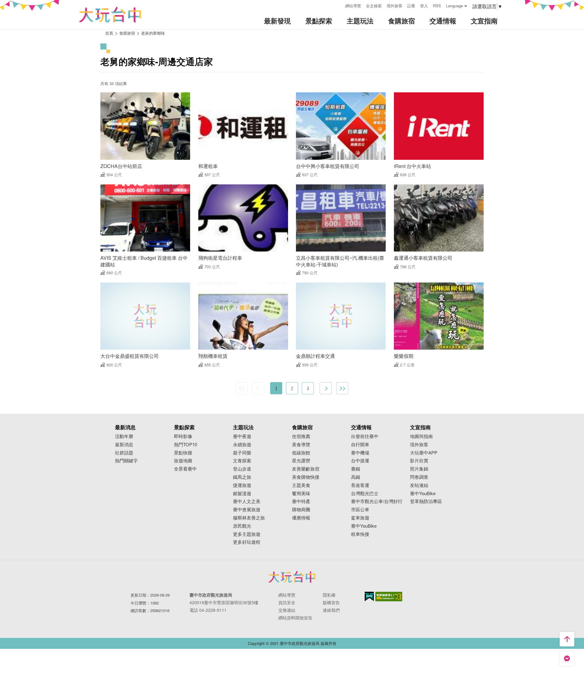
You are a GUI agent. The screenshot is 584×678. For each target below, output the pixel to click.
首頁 (109, 33)
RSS (437, 6)
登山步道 (242, 468)
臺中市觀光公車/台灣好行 (376, 501)
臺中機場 (360, 452)
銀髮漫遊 (242, 493)
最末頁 (342, 388)
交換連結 (286, 610)
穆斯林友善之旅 (249, 517)
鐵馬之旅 (242, 477)
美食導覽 (301, 444)
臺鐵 (355, 468)
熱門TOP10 (185, 444)
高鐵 (355, 477)
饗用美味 (301, 493)
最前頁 (242, 388)
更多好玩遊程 (246, 542)
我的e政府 (369, 596)
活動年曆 (124, 436)
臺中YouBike (364, 526)
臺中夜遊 (242, 436)
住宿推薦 (301, 436)
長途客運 (360, 485)
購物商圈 (301, 509)
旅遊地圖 (183, 460)
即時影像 (183, 436)
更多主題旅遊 (246, 534)
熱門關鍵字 (126, 460)
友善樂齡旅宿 (305, 468)
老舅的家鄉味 (153, 33)
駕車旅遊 (360, 517)
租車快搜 (360, 534)
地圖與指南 (421, 436)
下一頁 (326, 388)
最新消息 (124, 444)
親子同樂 (242, 452)
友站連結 (419, 485)
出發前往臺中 (364, 436)
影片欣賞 (419, 460)
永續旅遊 (242, 444)
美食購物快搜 (305, 477)
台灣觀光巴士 (364, 493)
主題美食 (301, 485)
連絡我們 (331, 610)
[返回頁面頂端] (567, 639)
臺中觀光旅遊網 (110, 15)
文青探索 (242, 460)
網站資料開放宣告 (295, 618)
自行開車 (360, 444)
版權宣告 (331, 602)
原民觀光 (242, 526)
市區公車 (360, 509)
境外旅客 (394, 6)
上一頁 (258, 388)
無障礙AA (388, 596)
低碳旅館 (301, 452)
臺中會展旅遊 (246, 509)
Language (454, 6)
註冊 (411, 6)
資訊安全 (286, 602)
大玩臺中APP (423, 452)
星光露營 (301, 460)
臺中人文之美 (246, 501)
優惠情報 (301, 517)
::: (338, 5)
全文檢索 (374, 6)
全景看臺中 (185, 468)
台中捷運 (360, 460)
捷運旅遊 (242, 485)
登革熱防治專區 (426, 501)
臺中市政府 (292, 577)
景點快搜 (183, 452)
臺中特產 (301, 501)
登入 (424, 6)
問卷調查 (419, 477)
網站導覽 (353, 6)
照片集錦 (419, 468)
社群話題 (124, 452)
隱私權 (329, 595)
